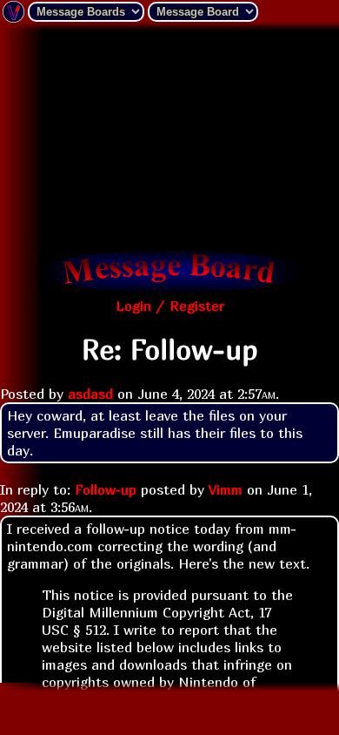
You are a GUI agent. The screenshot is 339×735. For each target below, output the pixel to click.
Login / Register (170, 305)
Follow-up (105, 489)
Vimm (226, 489)
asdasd (90, 393)
